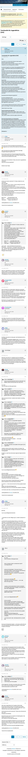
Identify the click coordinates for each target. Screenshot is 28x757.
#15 (25, 703)
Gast (11, 689)
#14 (25, 673)
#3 (25, 179)
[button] (3, 254)
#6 (25, 287)
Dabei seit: (7, 51)
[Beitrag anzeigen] (11, 222)
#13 (25, 644)
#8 (25, 335)
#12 (25, 553)
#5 (25, 268)
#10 (25, 376)
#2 (25, 143)
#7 (25, 316)
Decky (11, 202)
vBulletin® (14, 748)
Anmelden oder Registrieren (19, 4)
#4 (25, 220)
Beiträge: (6, 52)
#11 (25, 508)
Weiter (24, 44)
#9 (25, 355)
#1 (25, 55)
